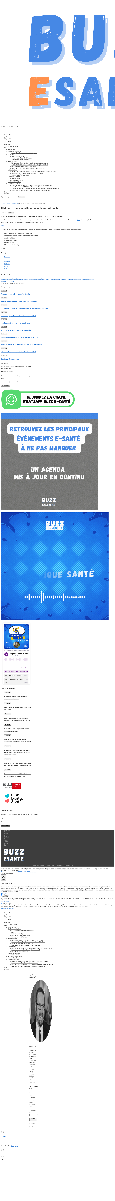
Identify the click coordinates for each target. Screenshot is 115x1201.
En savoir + (32, 872)
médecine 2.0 (82, 279)
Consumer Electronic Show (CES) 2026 (24, 166)
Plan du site (36, 865)
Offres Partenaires (14, 183)
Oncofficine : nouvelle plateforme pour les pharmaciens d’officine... (25, 308)
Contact (6, 193)
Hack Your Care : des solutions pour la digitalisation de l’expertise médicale (35, 189)
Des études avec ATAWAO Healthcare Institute (26, 187)
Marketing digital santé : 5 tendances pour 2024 (18, 316)
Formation (11, 154)
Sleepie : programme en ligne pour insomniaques (19, 301)
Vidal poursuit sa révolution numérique (15, 323)
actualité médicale (22, 279)
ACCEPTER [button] (19, 872)
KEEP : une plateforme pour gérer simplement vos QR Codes (31, 190)
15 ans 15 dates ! (13, 146)
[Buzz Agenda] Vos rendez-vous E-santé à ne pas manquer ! (30, 163)
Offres (6, 148)
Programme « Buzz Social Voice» (22, 158)
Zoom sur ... (8, 204)
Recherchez (21, 197)
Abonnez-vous (5, 385)
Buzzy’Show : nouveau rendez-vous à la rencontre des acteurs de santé (34, 171)
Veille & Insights (13, 161)
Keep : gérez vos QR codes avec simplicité (16, 330)
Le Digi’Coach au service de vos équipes (24, 153)
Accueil (3, 204)
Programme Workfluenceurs (20, 175)
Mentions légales (45, 865)
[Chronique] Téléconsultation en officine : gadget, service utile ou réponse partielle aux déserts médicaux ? (17, 752)
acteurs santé (4, 279)
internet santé (45, 279)
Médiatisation (12, 170)
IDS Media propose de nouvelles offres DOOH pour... (20, 337)
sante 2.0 (7, 281)
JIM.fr (78, 220)
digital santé (30, 279)
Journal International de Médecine (64, 279)
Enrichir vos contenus (14, 177)
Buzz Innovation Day (18, 156)
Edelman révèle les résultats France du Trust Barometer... (22, 345)
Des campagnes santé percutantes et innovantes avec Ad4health (32, 185)
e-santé (36, 279)
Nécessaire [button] (4, 893)
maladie (76, 279)
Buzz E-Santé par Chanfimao (64, 865)
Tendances (7, 141)
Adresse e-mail (5, 382)
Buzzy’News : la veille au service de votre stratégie (28, 168)
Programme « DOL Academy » (21, 160)
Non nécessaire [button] (5, 901)
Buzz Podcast (16, 178)
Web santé (15, 204)
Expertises (7, 144)
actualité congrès (12, 279)
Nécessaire (6, 895)
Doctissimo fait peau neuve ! (11, 359)
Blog (5, 192)
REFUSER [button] (26, 872)
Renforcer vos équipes (15, 151)
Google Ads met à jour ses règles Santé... (15, 294)
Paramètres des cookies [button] (7, 872)
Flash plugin (14, 1146)
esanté (40, 279)
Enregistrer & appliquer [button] (7, 908)
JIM (50, 279)
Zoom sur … (7, 138)
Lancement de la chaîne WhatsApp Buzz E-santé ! (27, 173)
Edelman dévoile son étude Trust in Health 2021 (18, 352)
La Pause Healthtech (14, 182)
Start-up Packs (12, 149)
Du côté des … (8, 135)
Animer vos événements (15, 180)
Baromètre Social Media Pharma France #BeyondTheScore (30, 165)
